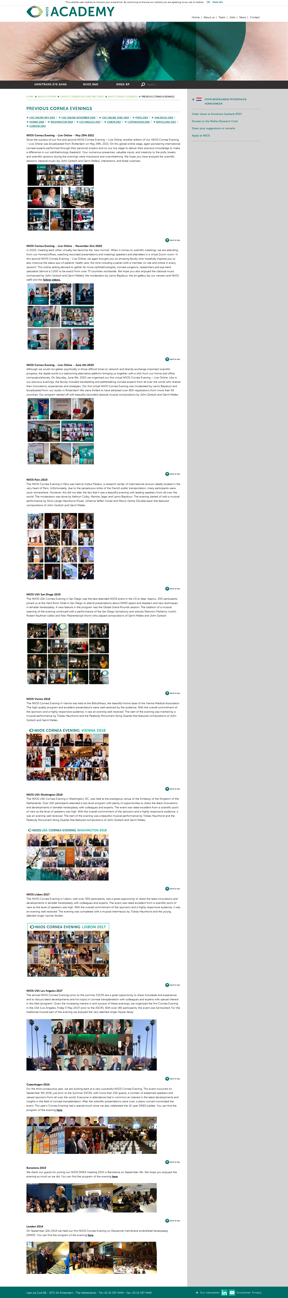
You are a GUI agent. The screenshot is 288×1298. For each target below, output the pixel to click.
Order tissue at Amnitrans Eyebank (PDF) (217, 114)
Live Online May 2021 (42, 118)
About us (209, 17)
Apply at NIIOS (201, 135)
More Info (218, 2)
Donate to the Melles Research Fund (214, 121)
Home (70, 12)
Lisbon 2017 (114, 122)
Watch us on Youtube (232, 1292)
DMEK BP (123, 84)
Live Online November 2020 (78, 118)
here (59, 1110)
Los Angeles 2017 (90, 122)
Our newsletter (210, 1293)
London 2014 (37, 126)
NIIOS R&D (90, 84)
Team (222, 17)
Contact (255, 17)
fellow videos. (52, 279)
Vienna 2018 (36, 122)
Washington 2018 (62, 122)
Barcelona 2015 (166, 122)
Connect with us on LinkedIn (224, 1292)
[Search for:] (175, 84)
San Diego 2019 (163, 118)
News (242, 17)
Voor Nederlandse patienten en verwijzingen (225, 101)
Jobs (232, 17)
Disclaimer (244, 1293)
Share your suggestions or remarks (213, 128)
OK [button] (208, 2)
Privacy (257, 1293)
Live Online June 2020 (115, 118)
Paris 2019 (141, 118)
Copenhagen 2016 (139, 122)
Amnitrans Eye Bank (50, 84)
